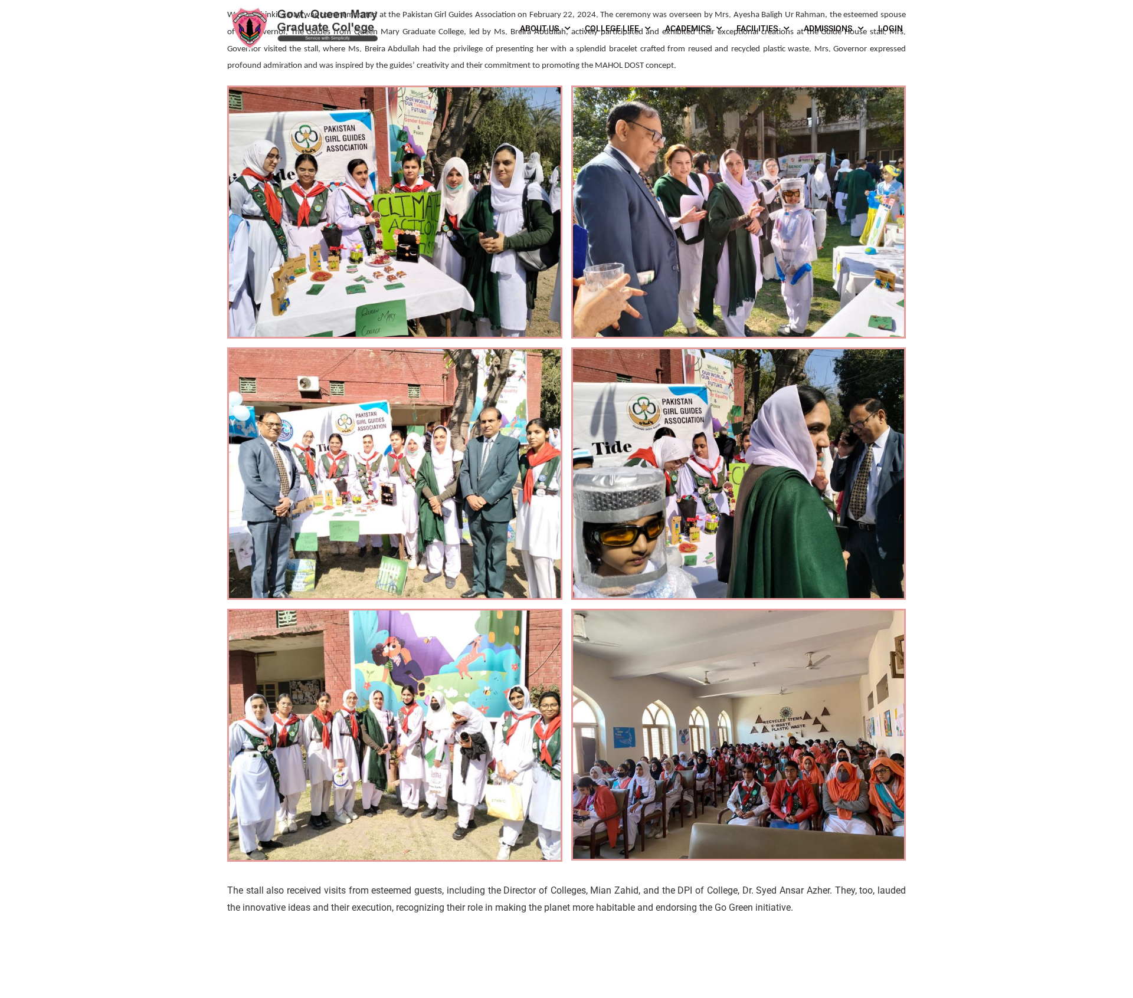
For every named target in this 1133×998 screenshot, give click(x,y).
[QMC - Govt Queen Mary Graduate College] (304, 28)
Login (890, 28)
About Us (539, 28)
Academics (687, 28)
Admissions (828, 28)
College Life (612, 28)
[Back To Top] (1109, 977)
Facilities (757, 28)
